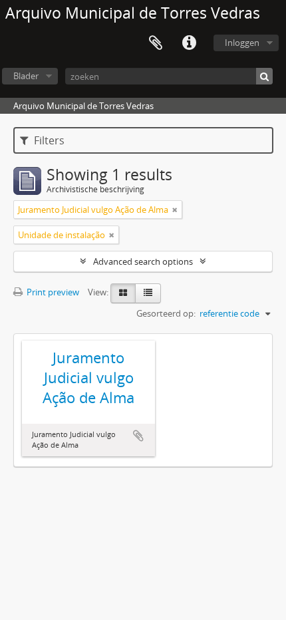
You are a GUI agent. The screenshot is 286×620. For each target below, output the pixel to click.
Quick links (189, 43)
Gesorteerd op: (166, 313)
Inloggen (242, 43)
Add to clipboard (138, 435)
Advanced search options (143, 261)
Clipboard (155, 43)
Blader (26, 76)
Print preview (52, 292)
